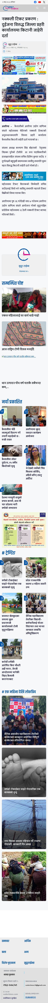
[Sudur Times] (10, 8)
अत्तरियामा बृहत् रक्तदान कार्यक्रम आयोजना (33, 432)
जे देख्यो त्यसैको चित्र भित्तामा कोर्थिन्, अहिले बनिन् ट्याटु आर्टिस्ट (35, 473)
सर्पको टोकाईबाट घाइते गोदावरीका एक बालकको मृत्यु (11, 583)
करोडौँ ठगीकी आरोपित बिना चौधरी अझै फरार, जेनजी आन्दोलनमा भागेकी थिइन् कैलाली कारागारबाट (11, 670)
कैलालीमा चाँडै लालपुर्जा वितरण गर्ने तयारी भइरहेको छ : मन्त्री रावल (11, 434)
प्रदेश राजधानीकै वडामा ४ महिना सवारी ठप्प (36, 583)
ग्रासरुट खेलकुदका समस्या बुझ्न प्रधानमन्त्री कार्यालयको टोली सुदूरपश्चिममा (10, 623)
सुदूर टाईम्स (12, 44)
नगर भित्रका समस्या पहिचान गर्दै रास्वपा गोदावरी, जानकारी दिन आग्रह (22, 842)
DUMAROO (30, 997)
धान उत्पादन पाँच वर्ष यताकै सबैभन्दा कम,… (21, 385)
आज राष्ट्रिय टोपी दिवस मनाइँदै (18, 349)
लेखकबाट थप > (24, 271)
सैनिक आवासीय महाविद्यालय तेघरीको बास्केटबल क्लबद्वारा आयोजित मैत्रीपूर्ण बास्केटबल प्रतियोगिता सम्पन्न (21, 737)
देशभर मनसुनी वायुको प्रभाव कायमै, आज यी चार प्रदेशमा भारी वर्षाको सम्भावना (12, 503)
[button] (37, 8)
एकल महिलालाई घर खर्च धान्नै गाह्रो (20, 315)
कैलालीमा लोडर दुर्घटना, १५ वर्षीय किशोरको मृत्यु (9, 462)
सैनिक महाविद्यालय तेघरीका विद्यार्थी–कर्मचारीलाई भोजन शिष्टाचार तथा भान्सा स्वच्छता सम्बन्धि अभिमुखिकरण (35, 624)
